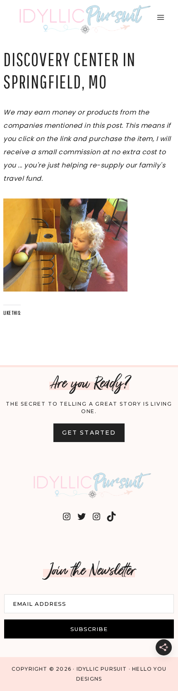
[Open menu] (160, 17)
